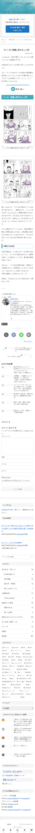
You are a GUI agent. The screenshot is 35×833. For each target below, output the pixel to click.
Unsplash (25, 798)
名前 (3, 457)
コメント (5, 436)
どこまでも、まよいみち (12, 771)
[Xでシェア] (6, 335)
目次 (17, 89)
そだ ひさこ (14, 299)
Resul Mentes (13, 798)
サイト (3, 471)
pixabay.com (12, 804)
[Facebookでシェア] (13, 335)
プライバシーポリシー (25, 824)
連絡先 (9, 824)
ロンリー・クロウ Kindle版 (11, 543)
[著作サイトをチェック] (11, 318)
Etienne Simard (13, 810)
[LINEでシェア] (21, 335)
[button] (28, 335)
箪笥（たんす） (8, 780)
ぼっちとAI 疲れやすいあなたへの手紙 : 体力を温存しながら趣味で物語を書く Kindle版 (17, 527)
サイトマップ (17, 827)
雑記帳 (5, 324)
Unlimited (20, 534)
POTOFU (4, 510)
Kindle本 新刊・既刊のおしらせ (17, 29)
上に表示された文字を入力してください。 (16, 480)
